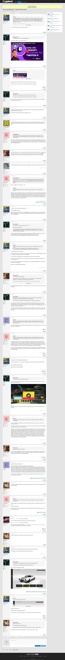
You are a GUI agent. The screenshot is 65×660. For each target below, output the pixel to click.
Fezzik (14, 188)
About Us (24, 656)
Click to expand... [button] (28, 24)
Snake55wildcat (15, 134)
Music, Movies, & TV (51, 28)
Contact (20, 656)
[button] (21, 2)
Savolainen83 (15, 37)
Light (29, 654)
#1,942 (45, 462)
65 (12, 12)
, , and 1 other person (39, 478)
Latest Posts (50, 13)
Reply (45, 32)
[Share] (43, 15)
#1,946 (45, 533)
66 (14, 12)
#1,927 (45, 132)
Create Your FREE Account (32, 7)
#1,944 (45, 496)
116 (19, 12)
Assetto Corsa (51, 31)
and (42, 512)
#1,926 (45, 120)
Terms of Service (33, 656)
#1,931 (45, 206)
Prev (4, 12)
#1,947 (45, 547)
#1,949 (45, 596)
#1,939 (45, 375)
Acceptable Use (39, 656)
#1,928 (45, 150)
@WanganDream (17, 18)
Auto (37, 654)
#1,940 (45, 416)
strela (14, 16)
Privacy (45, 656)
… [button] (7, 12)
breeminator (15, 447)
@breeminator (14, 406)
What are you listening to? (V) (54, 18)
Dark (33, 654)
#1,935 (45, 294)
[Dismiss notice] (61, 6)
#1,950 (45, 620)
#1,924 (45, 91)
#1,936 (45, 317)
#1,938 (45, 358)
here (24, 99)
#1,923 (45, 68)
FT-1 (4, 11)
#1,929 (45, 163)
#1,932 (45, 222)
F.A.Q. (28, 656)
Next (21, 12)
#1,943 (45, 482)
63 (9, 12)
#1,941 (45, 445)
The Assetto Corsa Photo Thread (54, 29)
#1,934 (45, 273)
